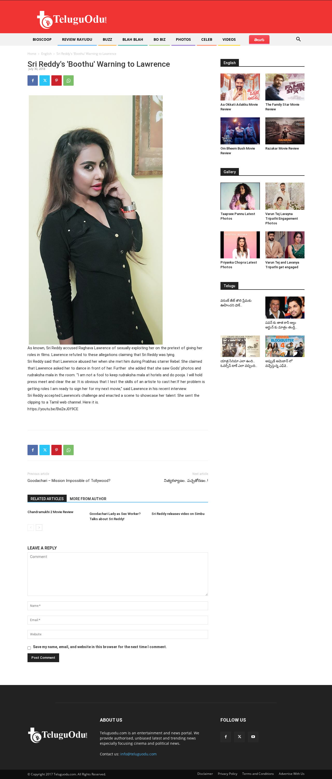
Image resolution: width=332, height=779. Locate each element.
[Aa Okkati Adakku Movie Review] (240, 86)
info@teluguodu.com (138, 753)
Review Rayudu (77, 39)
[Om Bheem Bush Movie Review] (240, 130)
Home (31, 53)
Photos (183, 39)
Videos (229, 39)
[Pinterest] (56, 80)
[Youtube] (253, 737)
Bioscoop (42, 39)
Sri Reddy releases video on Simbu (177, 514)
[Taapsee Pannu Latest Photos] (240, 196)
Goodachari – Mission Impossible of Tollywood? (68, 480)
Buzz (107, 39)
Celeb (206, 39)
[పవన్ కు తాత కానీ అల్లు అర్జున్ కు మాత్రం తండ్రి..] (285, 308)
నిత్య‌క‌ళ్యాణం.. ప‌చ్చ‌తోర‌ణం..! (186, 480)
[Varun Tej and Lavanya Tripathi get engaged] (285, 244)
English (46, 53)
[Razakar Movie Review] (285, 130)
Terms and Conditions (258, 773)
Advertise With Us (292, 773)
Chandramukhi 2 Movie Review (50, 512)
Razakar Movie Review (282, 148)
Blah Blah (132, 39)
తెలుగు (259, 39)
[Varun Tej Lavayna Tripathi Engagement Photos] (285, 196)
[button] (298, 39)
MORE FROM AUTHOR (88, 499)
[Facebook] (32, 80)
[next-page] (39, 527)
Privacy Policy (227, 773)
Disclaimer (205, 773)
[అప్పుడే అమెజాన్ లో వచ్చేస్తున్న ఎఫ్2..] (285, 346)
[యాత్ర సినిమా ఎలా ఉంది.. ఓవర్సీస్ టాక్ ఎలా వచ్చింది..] (240, 346)
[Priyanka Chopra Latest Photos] (240, 244)
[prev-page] (30, 527)
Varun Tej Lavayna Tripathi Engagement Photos (281, 218)
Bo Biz (159, 39)
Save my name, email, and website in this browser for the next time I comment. (100, 647)
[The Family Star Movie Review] (285, 86)
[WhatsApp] (68, 80)
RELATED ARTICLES (47, 499)
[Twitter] (44, 80)
